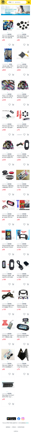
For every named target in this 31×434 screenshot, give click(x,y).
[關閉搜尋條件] (13, 2)
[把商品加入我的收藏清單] (10, 45)
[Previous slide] (2, 25)
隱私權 (14, 427)
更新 (27, 423)
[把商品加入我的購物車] (13, 45)
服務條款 (8, 427)
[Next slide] (13, 25)
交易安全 (16, 431)
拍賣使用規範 (21, 427)
